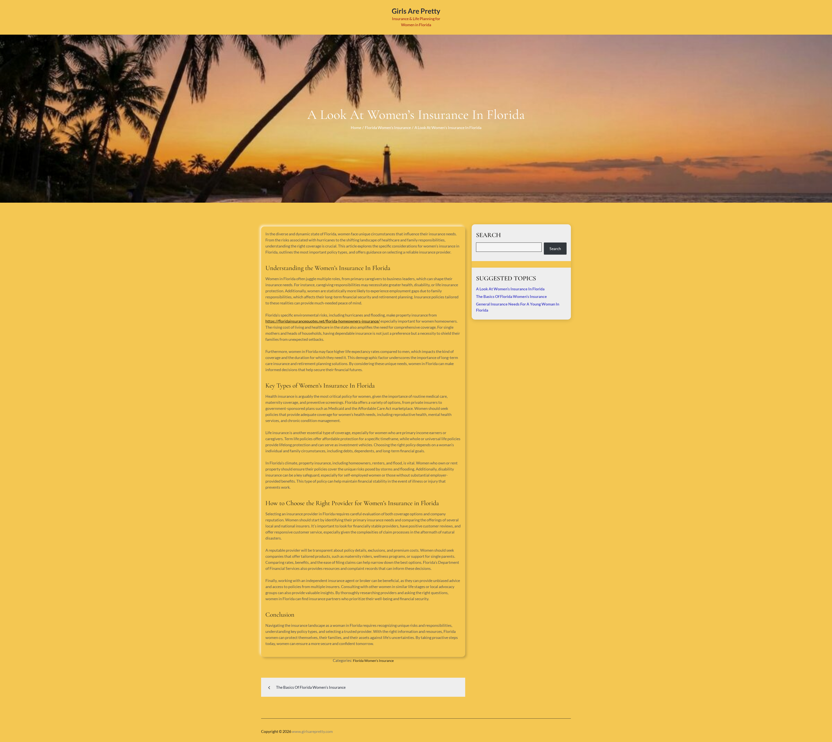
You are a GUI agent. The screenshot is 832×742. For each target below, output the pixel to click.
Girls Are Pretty (416, 11)
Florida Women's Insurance (373, 660)
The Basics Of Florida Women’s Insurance (511, 296)
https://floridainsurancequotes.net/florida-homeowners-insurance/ (322, 321)
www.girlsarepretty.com (312, 731)
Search (555, 248)
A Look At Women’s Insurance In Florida (510, 288)
